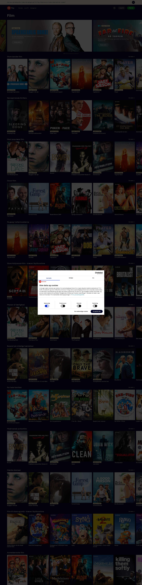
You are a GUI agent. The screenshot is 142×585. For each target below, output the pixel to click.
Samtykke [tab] (48, 278)
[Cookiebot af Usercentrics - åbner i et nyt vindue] (96, 273)
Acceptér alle (96, 311)
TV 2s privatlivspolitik (77, 294)
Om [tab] (93, 277)
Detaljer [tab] (71, 277)
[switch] (63, 306)
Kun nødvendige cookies (81, 311)
